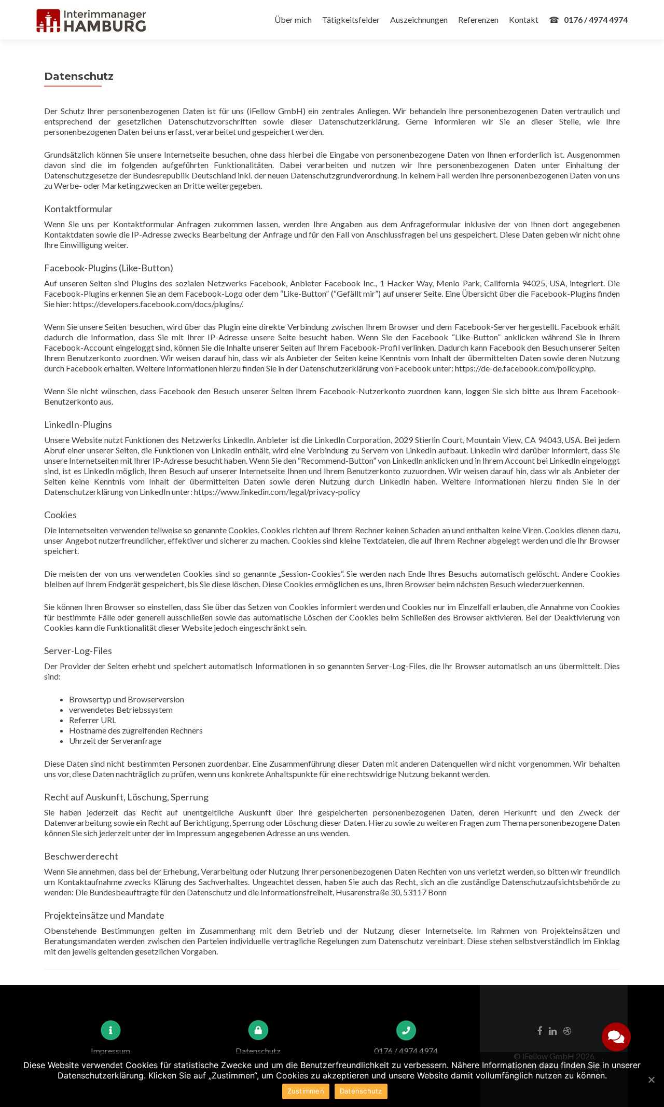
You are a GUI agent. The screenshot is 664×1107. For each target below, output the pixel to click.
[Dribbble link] (567, 1030)
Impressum (110, 1051)
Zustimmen (305, 1091)
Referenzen (478, 19)
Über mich (293, 19)
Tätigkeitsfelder (351, 19)
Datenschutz (258, 1051)
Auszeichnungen (419, 19)
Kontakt (523, 19)
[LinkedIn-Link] (553, 1030)
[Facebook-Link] (539, 1030)
